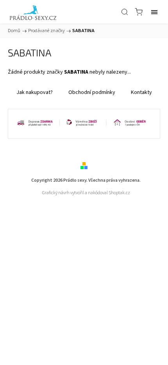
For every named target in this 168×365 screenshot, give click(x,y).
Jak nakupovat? (34, 92)
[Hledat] (124, 12)
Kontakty (141, 92)
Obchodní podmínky (91, 92)
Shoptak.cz (119, 193)
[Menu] (154, 12)
